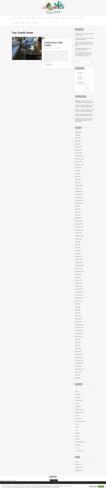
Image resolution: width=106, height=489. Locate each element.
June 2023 (77, 244)
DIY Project (78, 397)
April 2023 (78, 250)
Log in (77, 461)
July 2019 (77, 375)
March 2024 (78, 218)
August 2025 (78, 167)
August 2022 (78, 274)
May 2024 (77, 212)
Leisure (27, 17)
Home (14, 17)
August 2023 (78, 238)
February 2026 (79, 150)
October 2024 (78, 197)
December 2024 (79, 191)
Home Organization (80, 421)
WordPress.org (79, 470)
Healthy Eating (42, 17)
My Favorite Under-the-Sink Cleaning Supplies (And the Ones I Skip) (84, 120)
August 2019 (78, 372)
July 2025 (77, 170)
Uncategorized (79, 451)
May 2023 (77, 247)
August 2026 (78, 132)
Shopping (77, 445)
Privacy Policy (80, 17)
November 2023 (79, 230)
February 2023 (79, 256)
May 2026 (77, 141)
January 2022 (78, 286)
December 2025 (79, 155)
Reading (34, 17)
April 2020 (78, 348)
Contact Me (71, 17)
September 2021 (79, 298)
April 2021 (77, 312)
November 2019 (79, 363)
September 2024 (79, 200)
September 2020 (79, 333)
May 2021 (77, 309)
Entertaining (78, 400)
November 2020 (79, 327)
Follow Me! (54, 480)
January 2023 (78, 259)
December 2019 (79, 360)
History (63, 17)
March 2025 (78, 182)
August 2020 (78, 336)
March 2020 (78, 351)
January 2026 (78, 153)
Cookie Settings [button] (93, 486)
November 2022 (79, 265)
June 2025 (77, 173)
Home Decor (78, 418)
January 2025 (78, 188)
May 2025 (77, 176)
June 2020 (77, 342)
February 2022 (79, 283)
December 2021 (79, 289)
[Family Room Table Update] (28, 48)
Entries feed (78, 464)
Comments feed (79, 467)
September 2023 (79, 235)
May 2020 (77, 345)
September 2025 (79, 164)
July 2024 (77, 206)
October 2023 (78, 232)
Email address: (80, 82)
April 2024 (78, 215)
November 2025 (79, 158)
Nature (77, 427)
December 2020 (79, 324)
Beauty (77, 391)
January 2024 (78, 224)
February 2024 (79, 221)
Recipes (77, 436)
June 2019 (77, 378)
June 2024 (77, 209)
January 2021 (78, 321)
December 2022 (79, 262)
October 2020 (78, 330)
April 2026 (78, 144)
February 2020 (79, 354)
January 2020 (78, 357)
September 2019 (79, 369)
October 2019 (78, 366)
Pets (76, 430)
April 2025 (78, 179)
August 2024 (78, 203)
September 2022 (79, 271)
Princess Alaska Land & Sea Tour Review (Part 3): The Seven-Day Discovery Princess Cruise (83, 54)
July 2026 (77, 135)
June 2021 (77, 307)
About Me (20, 17)
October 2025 (78, 161)
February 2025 (79, 185)
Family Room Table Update (53, 44)
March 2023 (78, 253)
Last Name (79, 77)
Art (76, 388)
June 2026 (77, 138)
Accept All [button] (101, 486)
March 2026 (78, 147)
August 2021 (78, 301)
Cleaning (77, 394)
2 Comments (56, 48)
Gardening (78, 406)
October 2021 (78, 295)
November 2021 (79, 292)
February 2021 (78, 318)
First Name (79, 72)
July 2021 (77, 304)
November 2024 (79, 194)
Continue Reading (48, 64)
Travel (57, 17)
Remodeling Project (80, 442)
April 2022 (78, 277)
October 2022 (78, 268)
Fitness (51, 17)
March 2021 (78, 315)
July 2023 (77, 241)
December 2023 (79, 227)
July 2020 (77, 339)
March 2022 (78, 280)
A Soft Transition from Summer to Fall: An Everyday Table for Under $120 (84, 44)
